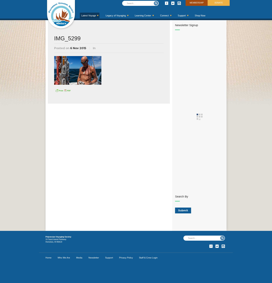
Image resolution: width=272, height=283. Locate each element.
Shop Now (200, 15)
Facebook (166, 3)
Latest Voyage (88, 15)
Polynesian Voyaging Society (61, 14)
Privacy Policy (126, 257)
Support (182, 15)
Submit (156, 3)
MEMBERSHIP (197, 3)
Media (79, 257)
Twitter (173, 3)
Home (48, 257)
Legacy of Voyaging (116, 15)
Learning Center (143, 15)
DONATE (219, 3)
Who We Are (64, 257)
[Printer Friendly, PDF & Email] (63, 90)
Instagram (179, 3)
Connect (164, 15)
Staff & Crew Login (148, 257)
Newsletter (93, 257)
